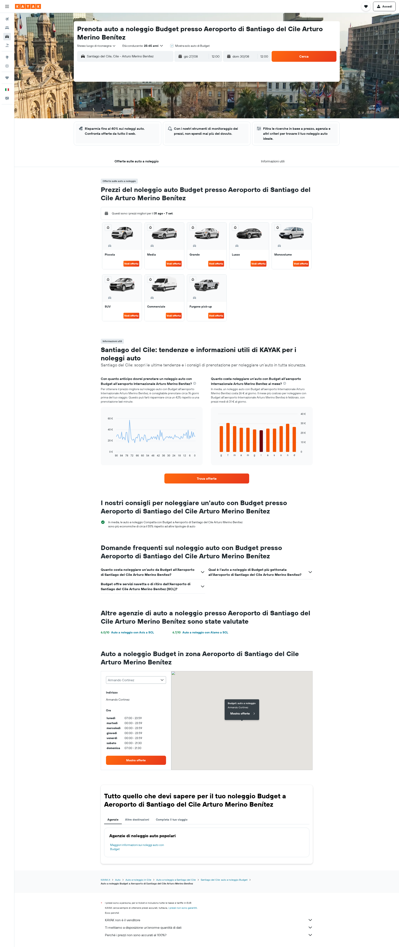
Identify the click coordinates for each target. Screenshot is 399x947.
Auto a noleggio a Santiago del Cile (176, 879)
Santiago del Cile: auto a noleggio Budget (224, 879)
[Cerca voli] (7, 19)
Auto (118, 879)
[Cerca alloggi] (7, 28)
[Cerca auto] (7, 36)
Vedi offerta (131, 263)
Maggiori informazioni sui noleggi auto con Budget (137, 847)
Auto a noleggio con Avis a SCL (127, 632)
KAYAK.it (105, 879)
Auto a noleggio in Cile (138, 879)
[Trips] (7, 78)
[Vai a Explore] (7, 57)
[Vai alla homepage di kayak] (28, 6)
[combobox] (96, 46)
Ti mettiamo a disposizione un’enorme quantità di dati (143, 927)
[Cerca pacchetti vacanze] (7, 45)
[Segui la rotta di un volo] (7, 66)
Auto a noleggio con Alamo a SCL (200, 632)
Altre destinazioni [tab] (137, 819)
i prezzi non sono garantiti (182, 907)
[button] (7, 6)
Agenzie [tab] (112, 819)
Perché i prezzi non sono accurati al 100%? (135, 935)
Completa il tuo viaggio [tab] (171, 819)
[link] (206, 478)
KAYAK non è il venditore (122, 920)
